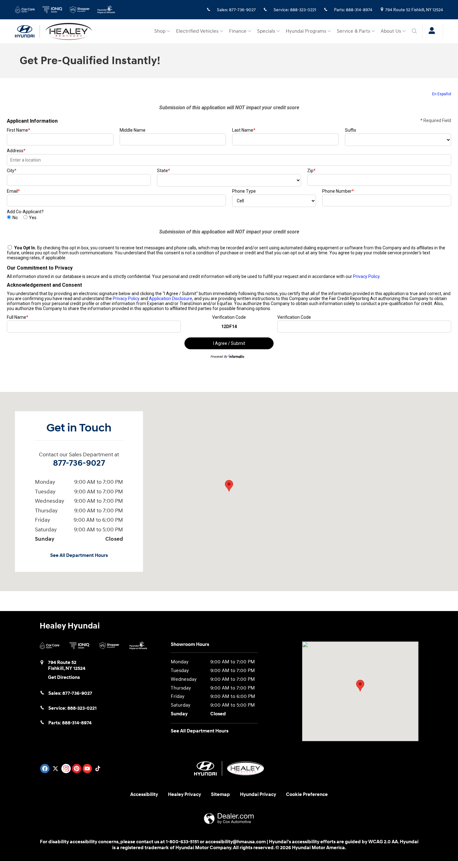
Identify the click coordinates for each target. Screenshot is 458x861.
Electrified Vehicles (197, 31)
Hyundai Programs (306, 31)
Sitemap (220, 794)
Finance (237, 31)
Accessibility (144, 794)
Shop (159, 31)
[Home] (27, 31)
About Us (391, 31)
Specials (266, 31)
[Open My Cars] (430, 31)
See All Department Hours (79, 555)
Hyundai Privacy (258, 794)
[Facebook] (45, 768)
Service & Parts (353, 31)
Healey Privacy (184, 794)
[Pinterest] (76, 768)
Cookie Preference (307, 794)
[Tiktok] (98, 768)
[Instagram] (66, 768)
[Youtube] (87, 768)
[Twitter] (55, 768)
